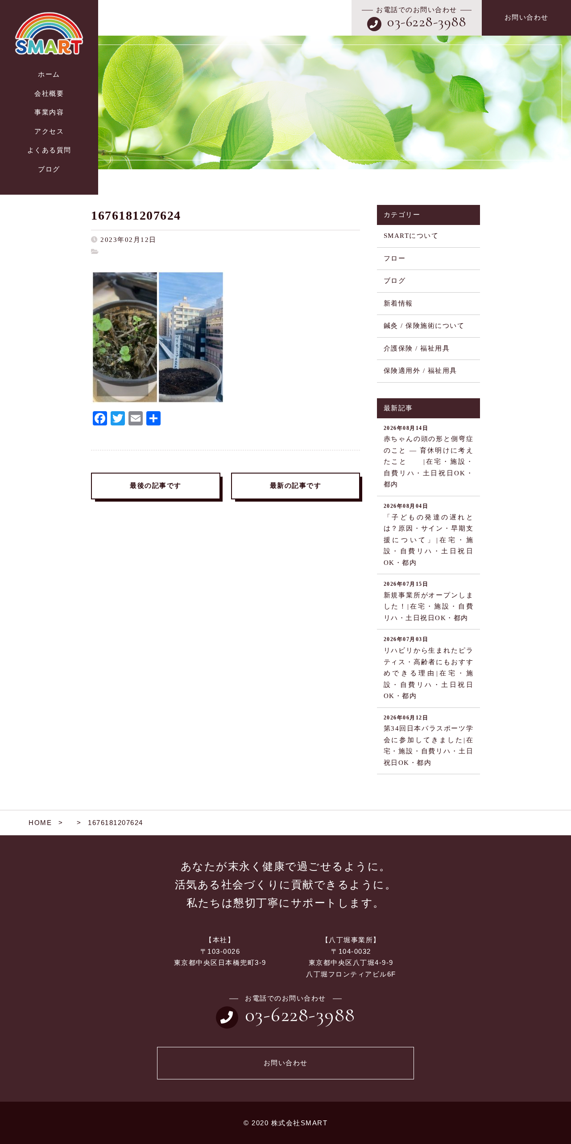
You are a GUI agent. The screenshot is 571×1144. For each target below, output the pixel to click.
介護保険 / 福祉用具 (417, 348)
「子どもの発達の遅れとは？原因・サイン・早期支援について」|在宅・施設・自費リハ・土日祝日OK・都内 (428, 534)
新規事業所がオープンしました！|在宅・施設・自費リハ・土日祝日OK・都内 (428, 601)
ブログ (395, 280)
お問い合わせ (527, 17)
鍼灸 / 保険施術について (424, 325)
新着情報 (398, 303)
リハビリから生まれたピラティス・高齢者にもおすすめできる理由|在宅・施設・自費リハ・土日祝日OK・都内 (428, 667)
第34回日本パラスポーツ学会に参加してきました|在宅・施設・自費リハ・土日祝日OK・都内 (428, 740)
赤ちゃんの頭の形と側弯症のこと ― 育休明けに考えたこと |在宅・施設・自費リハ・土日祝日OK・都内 (428, 456)
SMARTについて (411, 235)
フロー (395, 258)
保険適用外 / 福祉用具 (420, 370)
